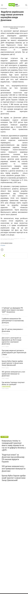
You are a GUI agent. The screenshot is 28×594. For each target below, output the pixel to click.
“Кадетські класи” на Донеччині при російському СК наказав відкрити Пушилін (13, 458)
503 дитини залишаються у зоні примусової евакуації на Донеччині (13, 374)
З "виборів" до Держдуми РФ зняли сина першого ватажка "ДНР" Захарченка (12, 310)
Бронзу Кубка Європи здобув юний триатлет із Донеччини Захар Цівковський (12, 363)
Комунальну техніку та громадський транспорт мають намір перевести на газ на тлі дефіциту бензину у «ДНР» (14, 445)
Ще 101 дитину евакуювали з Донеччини (12, 330)
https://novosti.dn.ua (6, 243)
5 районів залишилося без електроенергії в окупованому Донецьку (13, 321)
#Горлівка (3, 245)
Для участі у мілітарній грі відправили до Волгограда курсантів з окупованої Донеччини (11, 341)
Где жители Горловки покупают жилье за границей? (13, 383)
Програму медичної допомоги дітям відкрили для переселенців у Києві (14, 352)
